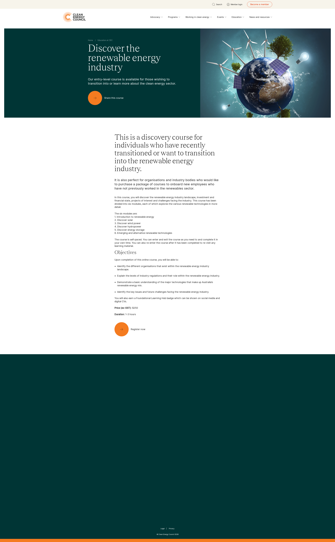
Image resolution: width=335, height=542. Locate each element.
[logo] (74, 17)
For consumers (148, 432)
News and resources (259, 17)
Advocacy (155, 17)
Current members (96, 435)
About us (92, 429)
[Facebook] (155, 400)
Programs (173, 17)
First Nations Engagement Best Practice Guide (123, 444)
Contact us (93, 423)
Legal (163, 529)
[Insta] (159, 399)
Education (237, 17)
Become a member (259, 4)
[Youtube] (173, 399)
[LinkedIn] (164, 399)
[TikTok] (178, 400)
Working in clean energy (197, 17)
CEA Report (120, 419)
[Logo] (167, 386)
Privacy (171, 529)
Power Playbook (123, 426)
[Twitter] (168, 400)
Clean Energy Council (166, 534)
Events (220, 17)
